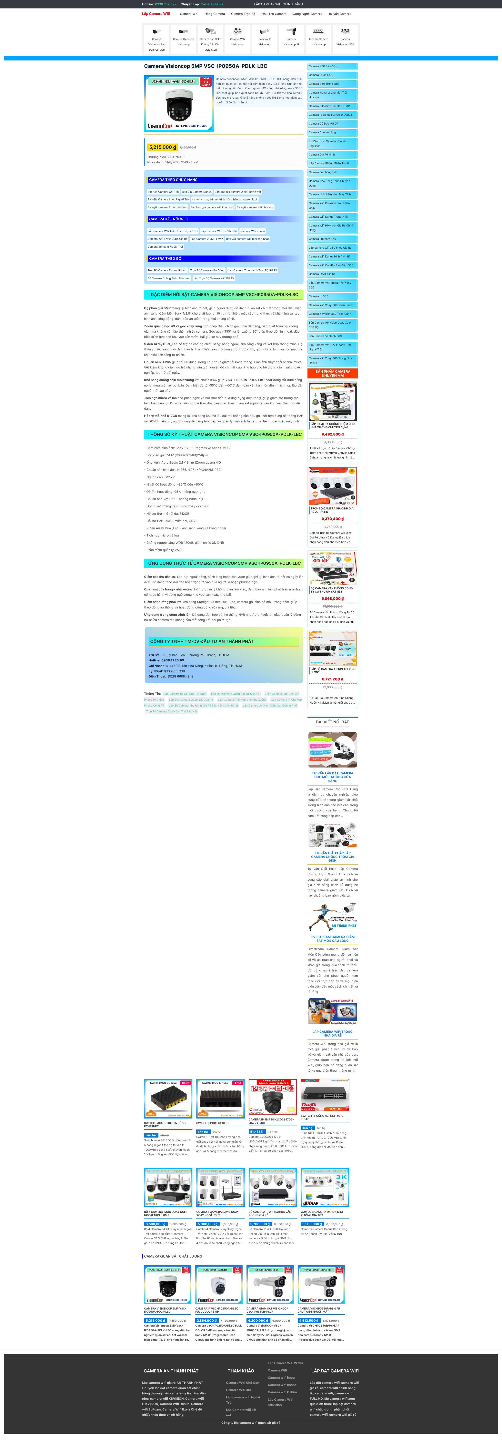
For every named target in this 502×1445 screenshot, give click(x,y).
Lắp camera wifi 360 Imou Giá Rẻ (330, 247)
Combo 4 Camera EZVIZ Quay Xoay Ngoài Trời (217, 1213)
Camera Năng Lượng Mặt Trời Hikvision (328, 95)
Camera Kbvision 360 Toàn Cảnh (330, 313)
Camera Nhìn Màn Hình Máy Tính (330, 194)
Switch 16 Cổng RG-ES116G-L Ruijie (322, 1117)
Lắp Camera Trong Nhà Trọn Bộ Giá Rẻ (252, 270)
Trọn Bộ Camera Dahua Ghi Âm (167, 270)
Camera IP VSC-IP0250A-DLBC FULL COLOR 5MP (216, 1310)
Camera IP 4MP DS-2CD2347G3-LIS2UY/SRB (271, 1121)
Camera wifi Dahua (282, 1392)
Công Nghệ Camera (307, 14)
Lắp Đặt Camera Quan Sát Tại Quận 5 (235, 693)
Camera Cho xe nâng (322, 132)
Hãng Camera (215, 14)
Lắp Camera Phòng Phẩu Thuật (329, 163)
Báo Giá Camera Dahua (197, 191)
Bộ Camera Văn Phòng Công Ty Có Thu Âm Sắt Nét (332, 590)
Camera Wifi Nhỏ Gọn (242, 1383)
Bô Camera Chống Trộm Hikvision (169, 278)
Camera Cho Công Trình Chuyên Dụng (329, 183)
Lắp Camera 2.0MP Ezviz (207, 238)
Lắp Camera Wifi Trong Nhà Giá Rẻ (333, 1033)
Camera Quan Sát (320, 74)
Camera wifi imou (281, 1378)
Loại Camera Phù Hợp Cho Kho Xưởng (242, 699)
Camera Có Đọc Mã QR (323, 123)
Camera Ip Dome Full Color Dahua (330, 114)
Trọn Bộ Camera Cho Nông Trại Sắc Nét (171, 711)
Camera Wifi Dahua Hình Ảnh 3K (329, 256)
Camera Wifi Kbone (252, 231)
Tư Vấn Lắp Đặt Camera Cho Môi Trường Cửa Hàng (332, 777)
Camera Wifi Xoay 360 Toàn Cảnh (330, 305)
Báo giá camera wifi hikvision (255, 207)
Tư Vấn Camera (339, 14)
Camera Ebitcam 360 (322, 238)
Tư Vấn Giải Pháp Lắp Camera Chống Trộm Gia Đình (332, 856)
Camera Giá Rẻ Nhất (322, 154)
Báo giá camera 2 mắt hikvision (167, 207)
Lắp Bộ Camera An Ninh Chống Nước (333, 670)
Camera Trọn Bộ (243, 14)
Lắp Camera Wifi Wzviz (285, 1363)
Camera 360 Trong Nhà (324, 83)
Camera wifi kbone (282, 1385)
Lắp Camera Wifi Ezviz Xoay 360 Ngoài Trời (330, 347)
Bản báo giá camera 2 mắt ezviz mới (238, 191)
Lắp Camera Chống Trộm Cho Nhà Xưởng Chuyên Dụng (333, 425)
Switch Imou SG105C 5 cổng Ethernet (165, 1124)
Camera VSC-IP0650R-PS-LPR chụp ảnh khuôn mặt (319, 1310)
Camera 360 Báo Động (323, 66)
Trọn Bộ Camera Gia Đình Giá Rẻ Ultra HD (332, 510)
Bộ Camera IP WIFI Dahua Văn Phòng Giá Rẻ (270, 1213)
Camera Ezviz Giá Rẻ (322, 274)
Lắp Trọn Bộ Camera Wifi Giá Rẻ (214, 278)
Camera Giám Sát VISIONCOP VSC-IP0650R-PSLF (267, 1310)
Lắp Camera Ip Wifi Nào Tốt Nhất (185, 693)
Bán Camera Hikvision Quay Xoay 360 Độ (330, 325)
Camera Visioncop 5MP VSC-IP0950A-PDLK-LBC (205, 66)
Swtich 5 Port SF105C (212, 1123)
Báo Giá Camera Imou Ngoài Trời (168, 199)
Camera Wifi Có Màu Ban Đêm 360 (331, 265)
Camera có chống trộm (323, 172)
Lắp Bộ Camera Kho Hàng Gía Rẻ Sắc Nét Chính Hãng (203, 705)
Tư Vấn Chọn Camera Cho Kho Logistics (328, 143)
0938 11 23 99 (165, 4)
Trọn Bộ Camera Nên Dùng (207, 270)
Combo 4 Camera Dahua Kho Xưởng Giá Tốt (322, 1213)
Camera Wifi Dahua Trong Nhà (328, 216)
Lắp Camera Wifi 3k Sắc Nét (219, 231)
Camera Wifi (189, 14)
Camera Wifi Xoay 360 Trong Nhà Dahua (330, 360)
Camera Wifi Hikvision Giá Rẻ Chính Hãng (331, 228)
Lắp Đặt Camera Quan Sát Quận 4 (191, 699)
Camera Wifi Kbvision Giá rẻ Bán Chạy (329, 205)
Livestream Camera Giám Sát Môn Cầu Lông (333, 939)
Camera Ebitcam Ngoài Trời (165, 246)
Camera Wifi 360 (239, 1390)
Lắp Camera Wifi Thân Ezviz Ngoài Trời (173, 231)
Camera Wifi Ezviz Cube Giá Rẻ (167, 238)
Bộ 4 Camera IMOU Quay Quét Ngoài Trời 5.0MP (166, 1213)
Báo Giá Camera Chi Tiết (163, 191)
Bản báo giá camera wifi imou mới (212, 207)
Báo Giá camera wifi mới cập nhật (247, 238)
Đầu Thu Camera (274, 14)
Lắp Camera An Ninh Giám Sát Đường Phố (270, 705)
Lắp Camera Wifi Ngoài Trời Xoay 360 (330, 285)
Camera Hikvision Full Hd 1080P (329, 106)
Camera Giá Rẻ (212, 4)
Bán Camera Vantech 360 (325, 336)
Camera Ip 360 (318, 296)
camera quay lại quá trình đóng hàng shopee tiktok (225, 199)
